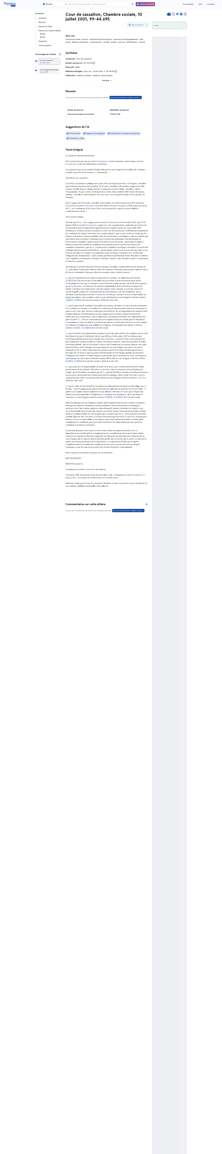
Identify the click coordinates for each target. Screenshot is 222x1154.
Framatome (102, 161)
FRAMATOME (115, 114)
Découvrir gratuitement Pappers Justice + (125, 97)
